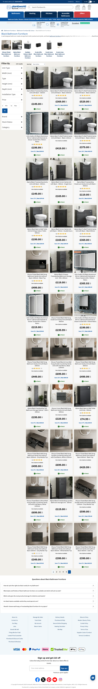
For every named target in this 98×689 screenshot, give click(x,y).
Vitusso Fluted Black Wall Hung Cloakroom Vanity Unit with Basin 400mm (61, 320)
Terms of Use (84, 629)
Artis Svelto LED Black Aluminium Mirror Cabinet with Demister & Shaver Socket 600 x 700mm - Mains (37, 320)
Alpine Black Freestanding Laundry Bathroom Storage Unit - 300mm (61, 501)
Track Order (38, 620)
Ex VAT (94, 1)
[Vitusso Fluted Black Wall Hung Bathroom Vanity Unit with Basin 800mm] (85, 349)
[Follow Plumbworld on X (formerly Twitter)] (43, 679)
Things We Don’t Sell (14, 633)
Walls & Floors (88, 19)
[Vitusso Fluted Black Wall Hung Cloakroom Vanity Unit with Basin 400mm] (61, 305)
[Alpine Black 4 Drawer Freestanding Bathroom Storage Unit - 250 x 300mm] (61, 261)
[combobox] (50, 7)
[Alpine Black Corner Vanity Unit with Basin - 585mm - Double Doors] (61, 216)
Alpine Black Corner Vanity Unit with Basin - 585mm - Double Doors (61, 230)
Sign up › (64, 668)
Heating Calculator (60, 626)
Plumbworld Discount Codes (14, 639)
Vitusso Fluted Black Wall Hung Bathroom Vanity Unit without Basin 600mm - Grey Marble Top (37, 549)
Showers (21, 19)
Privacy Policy (84, 626)
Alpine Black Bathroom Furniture (17, 54)
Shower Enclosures (30, 19)
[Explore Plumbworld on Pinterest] (49, 679)
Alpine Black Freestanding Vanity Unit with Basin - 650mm (37, 183)
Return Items (38, 626)
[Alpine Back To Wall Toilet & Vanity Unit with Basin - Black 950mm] (85, 216)
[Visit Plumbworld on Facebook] (37, 679)
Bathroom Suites (13, 19)
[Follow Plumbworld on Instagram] (60, 679)
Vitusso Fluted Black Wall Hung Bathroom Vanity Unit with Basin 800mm (85, 364)
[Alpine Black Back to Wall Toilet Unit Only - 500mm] (85, 395)
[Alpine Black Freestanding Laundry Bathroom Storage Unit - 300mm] (61, 488)
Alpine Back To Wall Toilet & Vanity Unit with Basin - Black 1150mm (85, 137)
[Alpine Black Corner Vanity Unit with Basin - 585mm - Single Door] (61, 169)
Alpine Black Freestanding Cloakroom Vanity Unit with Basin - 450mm (85, 184)
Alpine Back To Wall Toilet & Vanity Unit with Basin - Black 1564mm (85, 92)
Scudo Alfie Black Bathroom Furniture (38, 54)
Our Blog (14, 623)
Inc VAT (85, 1)
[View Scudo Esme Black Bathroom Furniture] (49, 45)
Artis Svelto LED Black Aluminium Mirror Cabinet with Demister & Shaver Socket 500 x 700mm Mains (85, 320)
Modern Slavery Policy (84, 620)
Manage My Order (38, 617)
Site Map (60, 629)
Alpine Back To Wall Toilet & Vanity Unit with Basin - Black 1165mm (61, 137)
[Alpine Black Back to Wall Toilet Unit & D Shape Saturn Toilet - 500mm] (37, 216)
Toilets (54, 19)
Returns (78, 1)
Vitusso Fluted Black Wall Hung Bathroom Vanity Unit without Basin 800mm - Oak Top (85, 549)
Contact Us (71, 1)
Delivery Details (59, 617)
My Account (38, 623)
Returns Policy (84, 617)
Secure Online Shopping (60, 623)
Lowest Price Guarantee (14, 636)
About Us (14, 617)
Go (5, 111)
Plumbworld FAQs (60, 620)
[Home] (2, 31)
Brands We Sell (14, 629)
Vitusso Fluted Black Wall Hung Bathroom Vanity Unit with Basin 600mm (37, 364)
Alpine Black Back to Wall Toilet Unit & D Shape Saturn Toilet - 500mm (37, 231)
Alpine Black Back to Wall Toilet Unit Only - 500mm (85, 409)
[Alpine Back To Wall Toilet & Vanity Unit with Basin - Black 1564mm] (85, 78)
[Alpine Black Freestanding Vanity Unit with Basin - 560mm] (37, 78)
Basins (59, 19)
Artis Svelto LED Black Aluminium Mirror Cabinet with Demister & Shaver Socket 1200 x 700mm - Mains (85, 277)
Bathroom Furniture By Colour (25, 31)
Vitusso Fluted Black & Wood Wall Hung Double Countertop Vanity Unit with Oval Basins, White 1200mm (37, 503)
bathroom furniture (55, 36)
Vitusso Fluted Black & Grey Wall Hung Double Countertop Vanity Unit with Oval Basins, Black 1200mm (61, 365)
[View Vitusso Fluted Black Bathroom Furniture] (6, 45)
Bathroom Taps (65, 19)
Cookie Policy (84, 623)
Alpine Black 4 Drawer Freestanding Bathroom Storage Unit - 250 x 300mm (61, 276)
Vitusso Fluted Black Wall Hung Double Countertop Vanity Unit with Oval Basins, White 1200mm (61, 455)
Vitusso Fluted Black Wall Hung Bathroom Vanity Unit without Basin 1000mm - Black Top (37, 276)
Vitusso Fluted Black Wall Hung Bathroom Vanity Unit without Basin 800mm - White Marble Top (61, 549)
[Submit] (30, 7)
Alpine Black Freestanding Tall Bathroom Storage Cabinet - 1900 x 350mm (37, 410)
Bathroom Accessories (77, 19)
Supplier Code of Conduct (84, 633)
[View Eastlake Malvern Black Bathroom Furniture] (27, 45)
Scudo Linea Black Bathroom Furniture (60, 54)
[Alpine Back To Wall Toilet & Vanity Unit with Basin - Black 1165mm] (61, 123)
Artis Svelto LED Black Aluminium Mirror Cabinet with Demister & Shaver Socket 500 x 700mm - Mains (37, 139)
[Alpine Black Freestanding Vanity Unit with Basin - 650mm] (37, 169)
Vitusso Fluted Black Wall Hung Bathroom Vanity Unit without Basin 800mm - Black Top (85, 455)
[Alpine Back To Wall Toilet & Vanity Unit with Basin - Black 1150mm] (85, 123)
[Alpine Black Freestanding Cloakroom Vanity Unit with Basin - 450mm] (85, 169)
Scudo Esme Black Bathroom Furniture (49, 54)
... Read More (94, 36)
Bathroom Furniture (42, 19)
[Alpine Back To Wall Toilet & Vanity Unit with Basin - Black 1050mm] (61, 78)
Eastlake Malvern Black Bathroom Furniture (28, 55)
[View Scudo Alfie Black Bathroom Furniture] (38, 45)
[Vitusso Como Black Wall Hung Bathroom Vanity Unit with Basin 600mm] (61, 395)
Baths (50, 19)
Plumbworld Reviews (15, 642)
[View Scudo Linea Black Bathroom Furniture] (60, 45)
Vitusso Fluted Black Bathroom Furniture (6, 54)
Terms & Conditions (84, 636)
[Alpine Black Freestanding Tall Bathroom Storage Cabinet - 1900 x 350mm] (37, 395)
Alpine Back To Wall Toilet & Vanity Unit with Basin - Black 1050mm (61, 92)
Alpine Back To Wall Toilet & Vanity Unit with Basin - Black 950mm (85, 230)
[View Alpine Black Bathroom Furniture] (17, 45)
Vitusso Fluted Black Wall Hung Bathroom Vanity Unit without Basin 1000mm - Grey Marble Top (37, 455)
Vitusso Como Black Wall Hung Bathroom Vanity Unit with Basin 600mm (61, 410)
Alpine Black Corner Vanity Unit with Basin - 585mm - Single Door (61, 183)
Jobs (14, 626)
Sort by (29, 64)
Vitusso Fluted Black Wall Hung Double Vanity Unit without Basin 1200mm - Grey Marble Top (85, 502)
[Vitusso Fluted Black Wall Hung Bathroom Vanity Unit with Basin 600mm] (37, 349)
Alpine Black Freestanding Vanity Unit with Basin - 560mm (37, 92)
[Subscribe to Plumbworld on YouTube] (54, 679)
